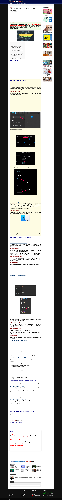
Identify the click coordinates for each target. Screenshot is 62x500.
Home (44, 1)
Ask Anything (10, 495)
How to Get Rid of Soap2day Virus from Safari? (17, 51)
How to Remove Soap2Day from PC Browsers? (16, 47)
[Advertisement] (25, 14)
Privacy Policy (22, 495)
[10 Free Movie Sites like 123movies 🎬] (47, 45)
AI (19, 3)
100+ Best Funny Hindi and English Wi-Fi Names (46, 23)
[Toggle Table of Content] (23, 43)
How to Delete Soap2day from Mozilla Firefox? (17, 49)
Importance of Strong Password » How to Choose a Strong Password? (17, 467)
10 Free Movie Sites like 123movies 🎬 (47, 49)
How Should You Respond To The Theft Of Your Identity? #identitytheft (28, 467)
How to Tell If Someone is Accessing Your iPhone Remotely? (38, 466)
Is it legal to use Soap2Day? (15, 57)
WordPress (10, 496)
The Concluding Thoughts (14, 55)
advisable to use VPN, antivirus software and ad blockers (30, 436)
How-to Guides (11, 494)
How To (13, 3)
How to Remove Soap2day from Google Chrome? (17, 50)
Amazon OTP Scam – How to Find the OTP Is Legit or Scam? (28, 470)
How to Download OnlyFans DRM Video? (47, 41)
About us (47, 1)
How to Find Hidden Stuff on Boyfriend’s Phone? (47, 75)
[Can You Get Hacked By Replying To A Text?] (12, 470)
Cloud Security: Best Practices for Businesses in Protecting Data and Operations (38, 470)
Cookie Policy (22, 496)
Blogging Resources (23, 494)
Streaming (22, 3)
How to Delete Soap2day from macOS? (16, 46)
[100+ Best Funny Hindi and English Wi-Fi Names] (47, 19)
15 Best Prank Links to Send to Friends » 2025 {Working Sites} (47, 15)
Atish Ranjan (11, 11)
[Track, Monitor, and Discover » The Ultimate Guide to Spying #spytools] (47, 53)
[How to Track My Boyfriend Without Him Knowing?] (47, 79)
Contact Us (50, 1)
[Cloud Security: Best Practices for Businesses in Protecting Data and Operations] (34, 470)
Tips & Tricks (16, 3)
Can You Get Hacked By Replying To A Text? (17, 469)
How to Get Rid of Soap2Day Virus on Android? (17, 53)
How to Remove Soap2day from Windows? (16, 45)
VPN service (14, 420)
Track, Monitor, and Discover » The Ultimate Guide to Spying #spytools (47, 58)
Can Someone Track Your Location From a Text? (47, 67)
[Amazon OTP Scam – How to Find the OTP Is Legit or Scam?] (23, 470)
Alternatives (10, 3)
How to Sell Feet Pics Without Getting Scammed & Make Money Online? (47, 32)
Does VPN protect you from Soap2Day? (16, 58)
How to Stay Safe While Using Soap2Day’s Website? (17, 54)
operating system (14, 203)
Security (25, 3)
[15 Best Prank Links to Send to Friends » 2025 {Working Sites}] (47, 11)
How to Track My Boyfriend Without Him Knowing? (46, 83)
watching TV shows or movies (24, 443)
